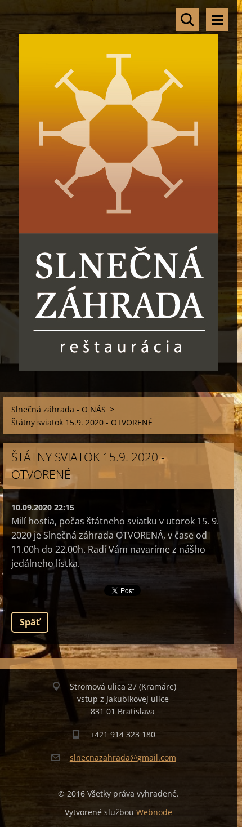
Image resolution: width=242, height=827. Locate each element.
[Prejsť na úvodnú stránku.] (118, 188)
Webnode (154, 812)
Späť (30, 622)
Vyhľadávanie (187, 19)
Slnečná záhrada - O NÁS (58, 409)
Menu (217, 19)
